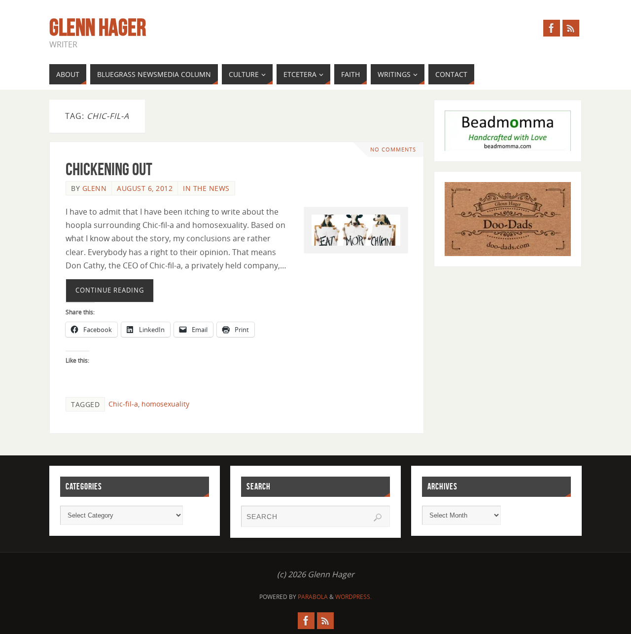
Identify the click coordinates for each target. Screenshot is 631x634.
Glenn (94, 188)
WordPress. (353, 597)
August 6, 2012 (145, 188)
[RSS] (570, 28)
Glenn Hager (97, 28)
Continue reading (109, 290)
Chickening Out (109, 169)
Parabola (313, 597)
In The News (206, 188)
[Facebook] (551, 28)
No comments (393, 149)
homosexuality (165, 404)
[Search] (378, 517)
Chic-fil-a (123, 404)
